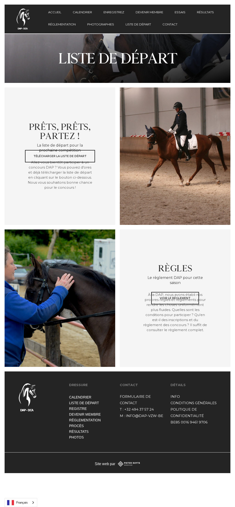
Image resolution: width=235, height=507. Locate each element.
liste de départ (84, 403)
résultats (205, 12)
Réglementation (62, 24)
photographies (100, 24)
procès (76, 426)
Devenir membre (85, 414)
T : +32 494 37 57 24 (137, 409)
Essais (180, 12)
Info (175, 396)
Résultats (79, 431)
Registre (78, 409)
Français (22, 502)
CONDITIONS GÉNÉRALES (194, 403)
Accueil (54, 12)
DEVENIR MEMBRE (149, 12)
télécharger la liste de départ (60, 156)
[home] (29, 19)
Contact (169, 24)
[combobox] (21, 502)
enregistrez (114, 12)
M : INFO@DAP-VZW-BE (141, 416)
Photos (76, 437)
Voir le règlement (175, 298)
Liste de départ (138, 24)
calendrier (82, 12)
